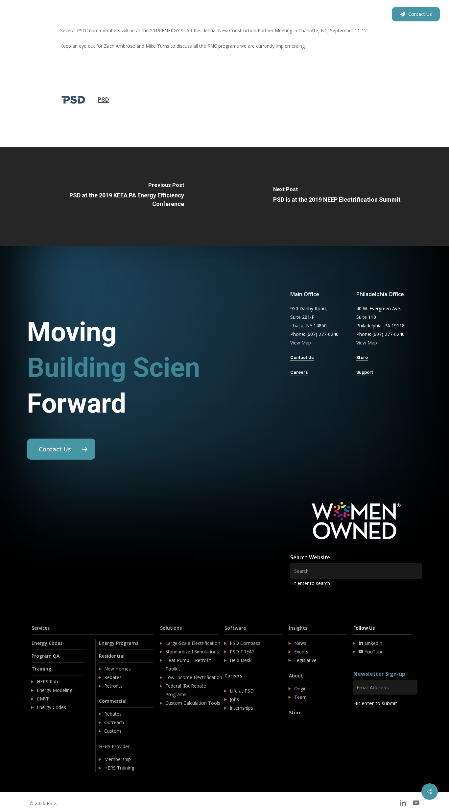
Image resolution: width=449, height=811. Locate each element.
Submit (369, 723)
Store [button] (362, 357)
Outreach (114, 722)
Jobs (234, 699)
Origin (300, 688)
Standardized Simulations (192, 651)
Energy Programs (118, 643)
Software (235, 628)
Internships (241, 708)
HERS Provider (114, 746)
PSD (103, 99)
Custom (112, 731)
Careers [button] (299, 372)
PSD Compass (245, 643)
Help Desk (240, 660)
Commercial (113, 701)
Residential (112, 656)
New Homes (117, 669)
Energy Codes (47, 643)
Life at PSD (242, 691)
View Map (300, 343)
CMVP (43, 699)
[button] (61, 449)
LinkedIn (372, 643)
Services (41, 628)
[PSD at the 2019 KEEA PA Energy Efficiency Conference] (112, 196)
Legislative (305, 660)
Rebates (113, 677)
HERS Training (119, 768)
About (296, 675)
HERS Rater (49, 681)
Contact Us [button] (302, 357)
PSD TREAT (242, 651)
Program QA (45, 656)
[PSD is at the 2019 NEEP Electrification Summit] (337, 196)
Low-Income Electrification (193, 677)
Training (41, 669)
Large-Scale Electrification (192, 643)
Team (300, 697)
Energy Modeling (54, 690)
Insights (298, 628)
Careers (233, 675)
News (300, 643)
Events (301, 651)
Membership (117, 759)
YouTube (373, 651)
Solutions (171, 628)
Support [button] (364, 372)
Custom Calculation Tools (192, 703)
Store (295, 712)
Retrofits (113, 686)
